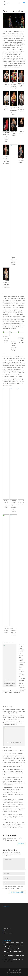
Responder (21, 843)
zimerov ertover (8, 944)
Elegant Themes (17, 972)
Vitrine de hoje (17, 949)
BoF (5, 930)
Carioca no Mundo (8, 933)
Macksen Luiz (7, 928)
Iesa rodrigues (7, 949)
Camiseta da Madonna (17, 942)
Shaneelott (6, 942)
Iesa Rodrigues (7, 951)
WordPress (18, 974)
